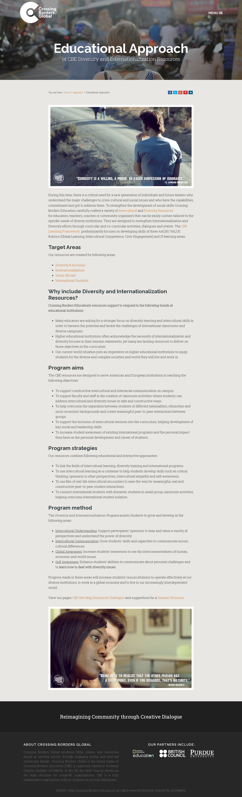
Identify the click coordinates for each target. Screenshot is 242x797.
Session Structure (171, 598)
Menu (213, 13)
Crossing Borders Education (51, 12)
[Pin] (185, 92)
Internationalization (70, 270)
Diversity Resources (158, 210)
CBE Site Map (82, 598)
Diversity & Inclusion (70, 265)
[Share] (170, 92)
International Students (71, 280)
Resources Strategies (109, 598)
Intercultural (128, 210)
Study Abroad (65, 275)
